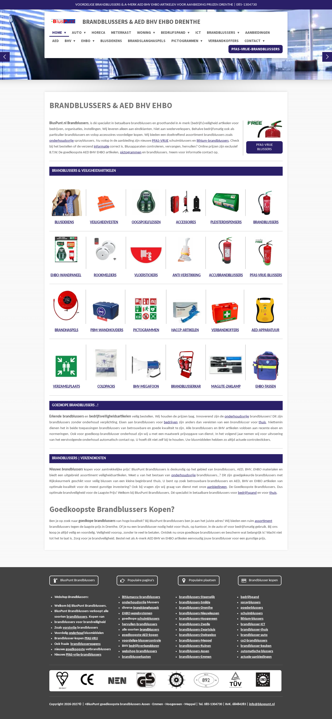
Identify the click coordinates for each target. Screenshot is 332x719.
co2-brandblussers (254, 640)
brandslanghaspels (146, 608)
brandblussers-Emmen (195, 657)
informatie (101, 146)
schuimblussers (148, 619)
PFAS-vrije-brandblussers (83, 655)
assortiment (263, 521)
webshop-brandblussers (139, 651)
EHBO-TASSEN (265, 387)
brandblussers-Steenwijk (197, 597)
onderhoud (76, 633)
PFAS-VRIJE (160, 141)
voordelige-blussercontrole (141, 640)
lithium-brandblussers (213, 141)
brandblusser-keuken (256, 646)
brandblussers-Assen (194, 651)
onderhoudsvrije (61, 141)
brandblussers (77, 617)
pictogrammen (130, 152)
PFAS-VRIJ (91, 638)
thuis (262, 422)
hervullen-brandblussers (139, 624)
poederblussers (252, 608)
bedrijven (171, 422)
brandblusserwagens (85, 644)
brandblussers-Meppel (195, 640)
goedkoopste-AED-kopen (140, 635)
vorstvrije (70, 628)
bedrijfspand (247, 493)
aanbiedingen (217, 487)
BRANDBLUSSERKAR (186, 387)
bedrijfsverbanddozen (144, 646)
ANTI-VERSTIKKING (187, 275)
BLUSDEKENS (64, 222)
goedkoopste (75, 649)
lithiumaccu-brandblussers (141, 597)
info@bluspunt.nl (262, 704)
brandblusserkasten (136, 657)
